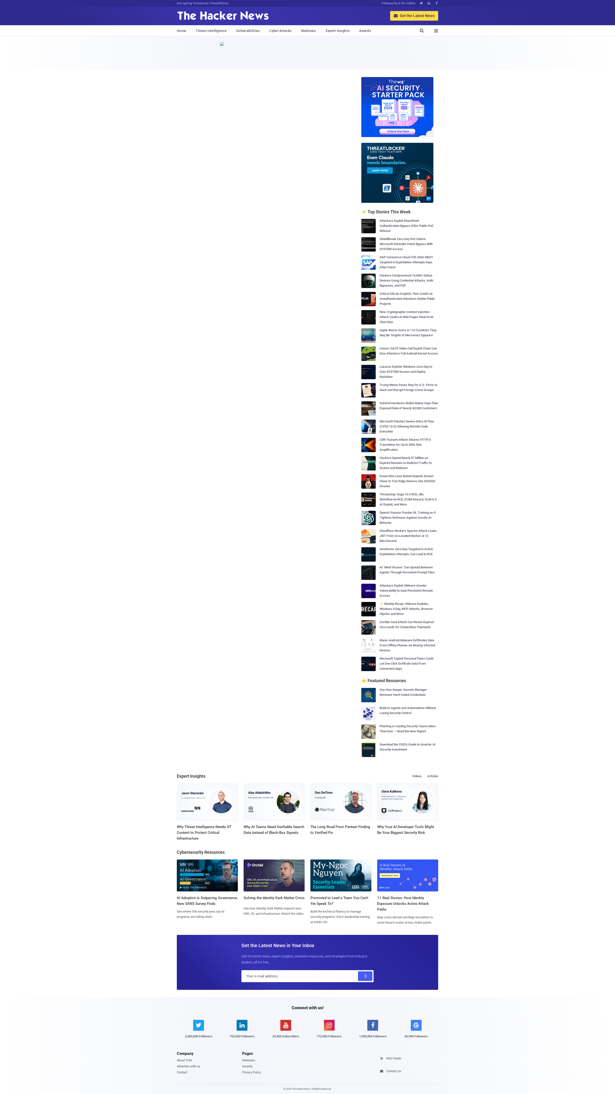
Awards (365, 31)
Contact (182, 1072)
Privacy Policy (251, 1072)
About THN (184, 1060)
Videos (417, 776)
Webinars (308, 31)
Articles (432, 776)
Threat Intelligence (211, 31)
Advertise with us (188, 1066)
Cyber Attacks (280, 31)
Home (181, 31)
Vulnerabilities (248, 31)
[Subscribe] (365, 976)
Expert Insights (338, 31)
